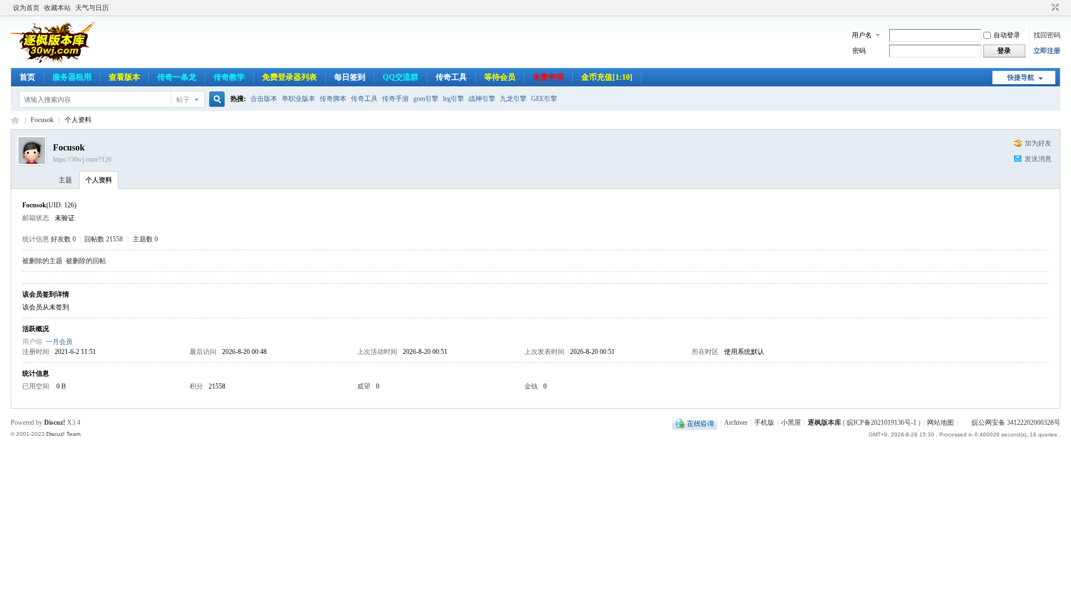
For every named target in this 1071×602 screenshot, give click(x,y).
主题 (65, 180)
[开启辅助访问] (1045, 8)
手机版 (764, 422)
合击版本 (263, 99)
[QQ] (694, 422)
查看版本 (124, 77)
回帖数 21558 (103, 239)
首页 (27, 77)
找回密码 (1047, 35)
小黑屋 (791, 422)
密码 (859, 51)
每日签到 (349, 77)
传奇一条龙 (176, 77)
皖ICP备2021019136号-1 (881, 422)
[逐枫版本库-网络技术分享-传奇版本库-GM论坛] (53, 61)
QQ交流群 (400, 77)
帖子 (183, 100)
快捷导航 (1020, 77)
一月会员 (59, 342)
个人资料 (98, 180)
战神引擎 (482, 99)
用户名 (862, 35)
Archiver (735, 422)
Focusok (42, 120)
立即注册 (1047, 51)
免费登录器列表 (289, 77)
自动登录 (1006, 35)
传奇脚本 (333, 99)
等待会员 (499, 77)
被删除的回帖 (86, 261)
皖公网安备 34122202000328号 (1016, 422)
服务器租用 (71, 77)
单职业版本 (298, 99)
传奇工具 (451, 77)
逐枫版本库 (824, 422)
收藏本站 (57, 8)
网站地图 (940, 422)
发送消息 (1038, 159)
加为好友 (1038, 143)
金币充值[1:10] (607, 77)
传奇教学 (229, 77)
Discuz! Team (63, 434)
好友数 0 (63, 239)
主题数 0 (145, 239)
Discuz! (54, 422)
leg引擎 (453, 99)
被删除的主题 (42, 261)
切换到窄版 (1054, 8)
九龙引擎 (513, 99)
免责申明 (548, 77)
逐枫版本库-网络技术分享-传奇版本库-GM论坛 (15, 120)
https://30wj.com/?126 (82, 159)
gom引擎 (425, 99)
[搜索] (215, 99)
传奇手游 (395, 99)
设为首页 (26, 8)
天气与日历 (92, 8)
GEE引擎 (544, 99)
